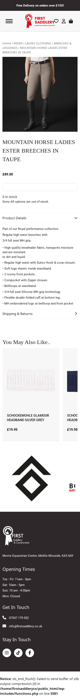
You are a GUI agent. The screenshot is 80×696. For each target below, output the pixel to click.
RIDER (18, 43)
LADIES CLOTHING (38, 43)
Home (6, 43)
